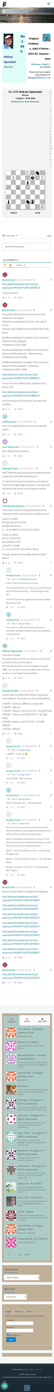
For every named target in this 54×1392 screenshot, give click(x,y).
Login (49, 235)
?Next (45, 64)
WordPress (36, 1369)
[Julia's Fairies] (4, 3)
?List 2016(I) (45, 65)
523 (20, 1254)
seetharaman (24, 823)
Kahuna (26, 1369)
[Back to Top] (27, 1388)
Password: (10, 1327)
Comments (12, 1021)
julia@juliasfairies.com (39, 77)
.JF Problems (16, 15)
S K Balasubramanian (27, 579)
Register (19, 1311)
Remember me (15, 1335)
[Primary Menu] (48, 4)
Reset (29, 1311)
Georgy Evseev (24, 623)
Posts (27, 1021)
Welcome (42, 1021)
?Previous (36, 64)
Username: (10, 1320)
